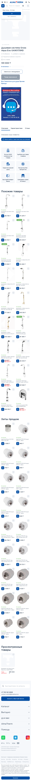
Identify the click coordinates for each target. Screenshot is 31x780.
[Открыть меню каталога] (3, 5)
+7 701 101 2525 (7, 692)
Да (12, 13)
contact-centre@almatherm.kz (10, 694)
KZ (7, 2)
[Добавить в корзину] (2, 215)
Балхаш (3, 761)
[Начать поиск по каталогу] (7, 6)
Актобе (8, 759)
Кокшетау (25, 761)
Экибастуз (10, 761)
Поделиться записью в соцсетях (12, 56)
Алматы (14, 759)
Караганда (18, 761)
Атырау (26, 759)
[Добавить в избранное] (13, 196)
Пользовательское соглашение (8, 750)
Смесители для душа (25, 9)
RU (5, 2)
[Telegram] (16, 738)
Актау (3, 759)
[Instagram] (28, 738)
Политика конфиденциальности (8, 748)
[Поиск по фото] (23, 6)
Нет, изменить (12, 16)
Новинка (19, 220)
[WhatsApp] (3, 738)
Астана (20, 759)
